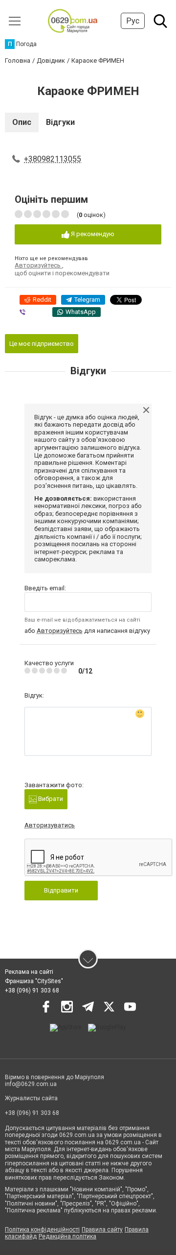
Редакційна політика (67, 1236)
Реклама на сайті (29, 971)
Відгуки (60, 122)
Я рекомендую (91, 234)
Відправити (61, 890)
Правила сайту (102, 1229)
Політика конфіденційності (42, 1229)
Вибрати (50, 798)
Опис (21, 122)
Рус (132, 20)
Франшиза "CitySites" (34, 981)
